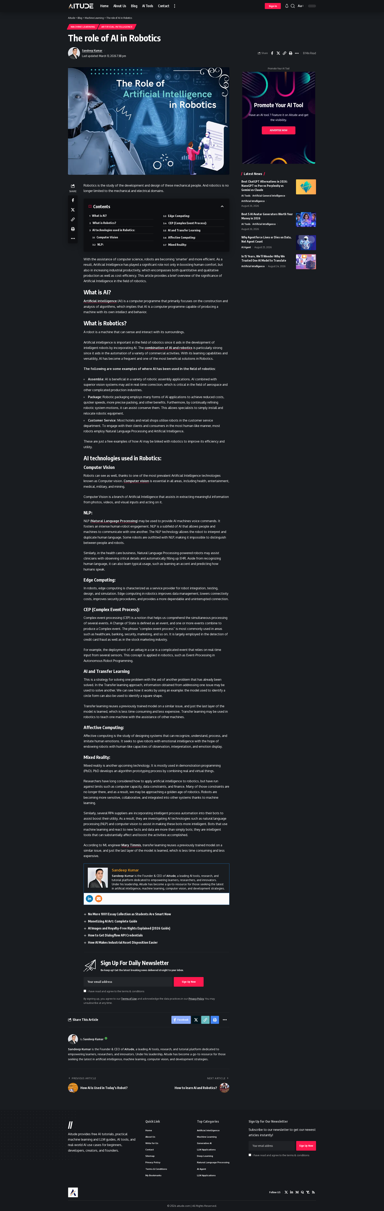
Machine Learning (83, 26)
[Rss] (313, 1192)
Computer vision (136, 481)
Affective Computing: (182, 237)
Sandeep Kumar (92, 50)
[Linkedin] (89, 898)
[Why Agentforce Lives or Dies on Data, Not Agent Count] (306, 242)
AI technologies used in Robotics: (113, 230)
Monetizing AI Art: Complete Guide (112, 921)
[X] (286, 1192)
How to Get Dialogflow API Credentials (115, 935)
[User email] (98, 898)
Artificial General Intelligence (268, 195)
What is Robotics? (104, 223)
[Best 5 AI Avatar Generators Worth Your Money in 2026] (306, 219)
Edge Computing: (179, 216)
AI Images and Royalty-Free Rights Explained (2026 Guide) (129, 928)
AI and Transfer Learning (184, 230)
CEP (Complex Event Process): (187, 223)
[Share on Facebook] (272, 53)
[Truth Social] (307, 1192)
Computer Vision (107, 237)
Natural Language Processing (114, 521)
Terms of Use (129, 998)
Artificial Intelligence (117, 26)
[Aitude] (81, 6)
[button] (174, 6)
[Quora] (302, 1192)
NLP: (100, 244)
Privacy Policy (196, 998)
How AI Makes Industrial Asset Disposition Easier (123, 942)
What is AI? (99, 215)
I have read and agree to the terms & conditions (116, 991)
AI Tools (245, 195)
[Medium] (297, 1192)
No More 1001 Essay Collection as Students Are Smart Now (129, 914)
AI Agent (246, 247)
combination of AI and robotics (168, 348)
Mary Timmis (131, 845)
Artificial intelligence (100, 301)
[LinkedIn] (291, 1192)
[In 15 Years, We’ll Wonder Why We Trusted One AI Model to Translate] (306, 261)
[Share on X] (278, 53)
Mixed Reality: (177, 244)
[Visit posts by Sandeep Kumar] (73, 1039)
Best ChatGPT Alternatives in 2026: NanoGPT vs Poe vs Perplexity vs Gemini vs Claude (264, 186)
